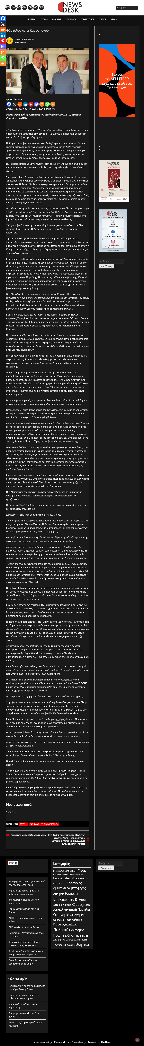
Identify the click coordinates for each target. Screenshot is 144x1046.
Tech (81, 875)
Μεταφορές (70, 909)
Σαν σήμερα (70, 940)
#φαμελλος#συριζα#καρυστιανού (44, 824)
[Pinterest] (30, 104)
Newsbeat (57, 874)
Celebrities (66, 870)
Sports (71, 874)
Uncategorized (62, 878)
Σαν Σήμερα (59, 939)
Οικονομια (77, 915)
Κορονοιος (74, 883)
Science (65, 874)
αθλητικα (18, 7)
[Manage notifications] (137, 1040)
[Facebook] (8, 104)
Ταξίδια (84, 939)
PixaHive (105, 1042)
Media (41, 7)
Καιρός (67, 904)
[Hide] (1, 69)
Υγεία (70, 944)
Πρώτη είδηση (64, 935)
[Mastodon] (36, 104)
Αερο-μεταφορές (74, 888)
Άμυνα (58, 887)
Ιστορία (57, 904)
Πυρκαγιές (82, 935)
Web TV (56, 883)
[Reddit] (19, 104)
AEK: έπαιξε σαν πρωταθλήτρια (24, 927)
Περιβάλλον (71, 924)
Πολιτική (7, 7)
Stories (77, 874)
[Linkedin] (25, 104)
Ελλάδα (13, 7)
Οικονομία (24, 7)
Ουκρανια (58, 919)
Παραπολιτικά (73, 919)
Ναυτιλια (84, 909)
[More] (52, 104)
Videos (75, 878)
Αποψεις (58, 894)
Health (74, 871)
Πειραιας (59, 924)
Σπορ (77, 939)
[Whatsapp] (47, 104)
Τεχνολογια (59, 944)
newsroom (21, 42)
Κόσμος (35, 7)
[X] (14, 104)
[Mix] (41, 104)
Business (57, 871)
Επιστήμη (81, 899)
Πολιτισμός (76, 930)
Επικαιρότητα (30, 7)
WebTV (84, 878)
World (62, 883)
